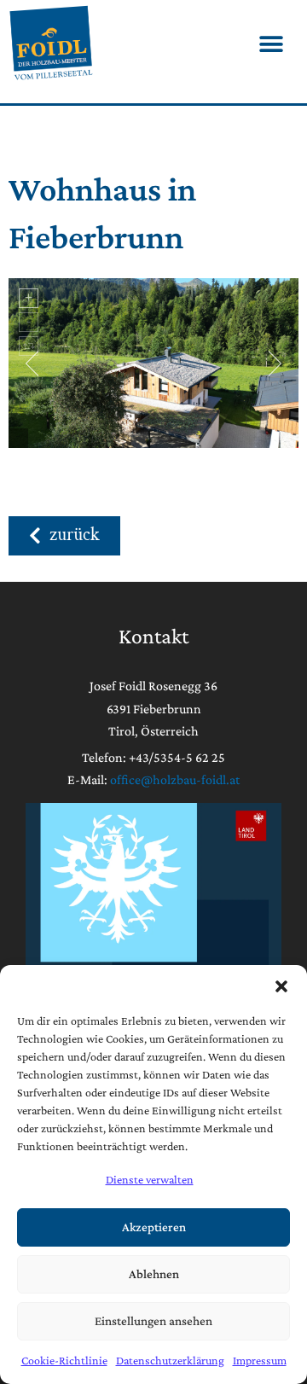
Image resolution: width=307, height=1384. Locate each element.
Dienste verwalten (150, 1179)
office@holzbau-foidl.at (175, 779)
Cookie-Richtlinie (64, 1360)
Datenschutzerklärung (170, 1360)
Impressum (260, 1360)
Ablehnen (154, 1274)
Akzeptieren (154, 1227)
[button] (281, 986)
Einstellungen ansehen (153, 1321)
